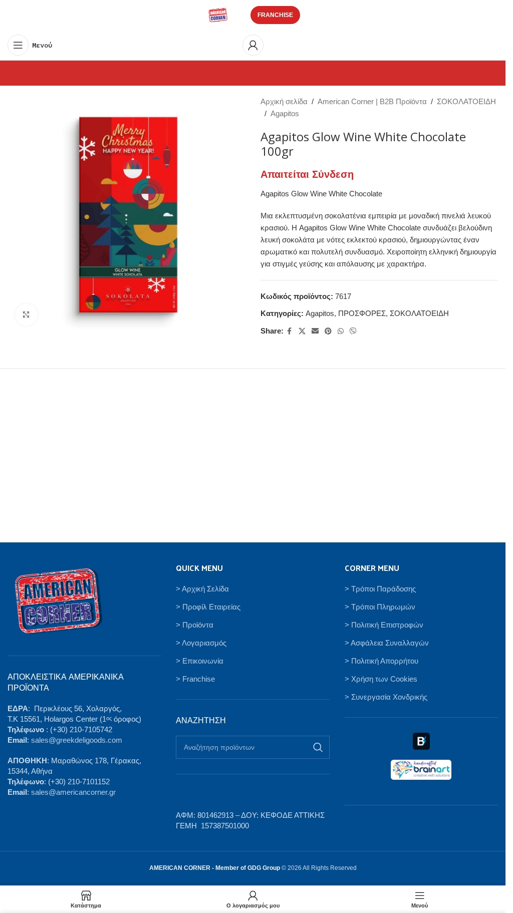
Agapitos (285, 113)
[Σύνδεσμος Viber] (353, 331)
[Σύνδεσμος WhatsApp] (341, 331)
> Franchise (195, 679)
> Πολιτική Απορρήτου (381, 661)
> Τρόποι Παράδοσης (380, 588)
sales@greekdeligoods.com (76, 740)
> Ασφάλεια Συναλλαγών (387, 643)
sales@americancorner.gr (73, 792)
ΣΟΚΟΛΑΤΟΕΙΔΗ (466, 101)
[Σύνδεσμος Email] (315, 331)
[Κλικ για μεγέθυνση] (26, 314)
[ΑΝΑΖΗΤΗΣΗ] (318, 747)
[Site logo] (217, 14)
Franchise (275, 15)
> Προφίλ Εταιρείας (208, 606)
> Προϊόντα (194, 625)
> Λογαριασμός (201, 643)
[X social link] (302, 331)
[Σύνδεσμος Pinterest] (328, 331)
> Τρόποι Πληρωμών (380, 606)
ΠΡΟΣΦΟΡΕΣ (362, 313)
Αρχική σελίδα (284, 101)
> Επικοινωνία (199, 661)
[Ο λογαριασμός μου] (253, 45)
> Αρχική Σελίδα (202, 588)
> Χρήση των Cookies (381, 679)
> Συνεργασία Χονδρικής (386, 697)
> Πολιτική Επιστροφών (384, 625)
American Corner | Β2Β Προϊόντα (372, 101)
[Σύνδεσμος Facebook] (290, 331)
